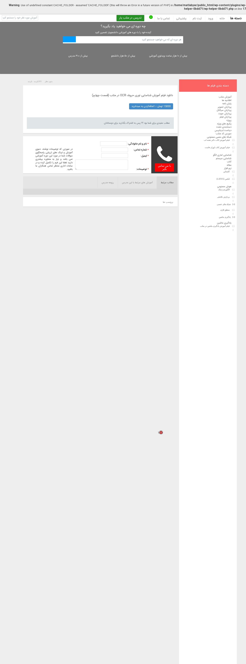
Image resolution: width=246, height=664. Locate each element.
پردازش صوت (224, 114)
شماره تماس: (140, 150)
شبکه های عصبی (226, 204)
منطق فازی (225, 210)
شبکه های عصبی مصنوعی (219, 137)
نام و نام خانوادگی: (137, 144)
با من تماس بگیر (164, 167)
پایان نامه (226, 104)
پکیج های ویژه (224, 124)
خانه (222, 18)
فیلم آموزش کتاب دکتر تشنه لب (217, 140)
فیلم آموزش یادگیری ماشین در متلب (215, 226)
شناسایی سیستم (223, 159)
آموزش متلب (225, 97)
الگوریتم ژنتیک (224, 189)
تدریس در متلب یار (130, 18)
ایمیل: (144, 156)
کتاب (229, 162)
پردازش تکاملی (223, 197)
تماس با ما (163, 18)
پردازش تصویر (224, 107)
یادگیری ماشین (227, 217)
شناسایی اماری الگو (222, 155)
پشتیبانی (181, 18)
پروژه (229, 120)
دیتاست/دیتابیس (223, 130)
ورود (210, 18)
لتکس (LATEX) (223, 179)
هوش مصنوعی (224, 187)
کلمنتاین (226, 171)
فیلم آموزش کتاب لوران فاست (217, 147)
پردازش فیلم (225, 117)
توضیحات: (141, 169)
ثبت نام (197, 18)
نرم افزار (227, 168)
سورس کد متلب (223, 134)
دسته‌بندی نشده (223, 127)
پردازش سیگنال (224, 110)
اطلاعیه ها (226, 100)
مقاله (229, 165)
